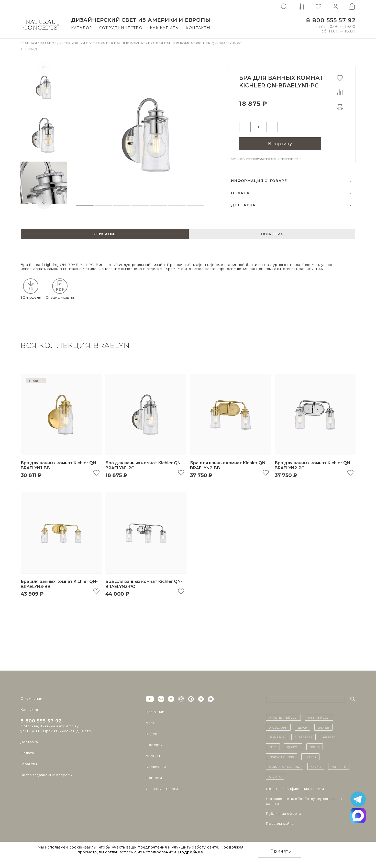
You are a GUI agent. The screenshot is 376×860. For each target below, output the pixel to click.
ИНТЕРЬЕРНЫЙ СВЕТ (283, 717)
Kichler (310, 757)
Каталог (81, 28)
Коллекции (156, 767)
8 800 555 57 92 (331, 20)
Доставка (243, 205)
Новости (154, 778)
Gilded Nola (303, 737)
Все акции (155, 712)
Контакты (198, 28)
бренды (323, 727)
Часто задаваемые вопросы (46, 775)
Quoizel (293, 747)
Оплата (240, 193)
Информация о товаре (259, 181)
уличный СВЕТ (319, 717)
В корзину (280, 143)
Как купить (164, 28)
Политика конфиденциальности (295, 789)
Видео (151, 734)
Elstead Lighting (281, 757)
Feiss (273, 747)
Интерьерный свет (77, 43)
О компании (31, 698)
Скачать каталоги (162, 789)
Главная (29, 43)
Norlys (314, 747)
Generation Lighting (284, 766)
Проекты (154, 745)
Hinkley (329, 737)
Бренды (153, 756)
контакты (338, 766)
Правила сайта (279, 823)
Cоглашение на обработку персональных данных (304, 801)
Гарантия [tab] (272, 234)
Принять (280, 851)
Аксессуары (278, 727)
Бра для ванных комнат (122, 43)
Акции (316, 766)
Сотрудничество (121, 28)
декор (302, 727)
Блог (150, 723)
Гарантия (28, 764)
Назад (31, 49)
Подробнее (190, 852)
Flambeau (276, 737)
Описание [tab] (104, 234)
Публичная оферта (283, 813)
